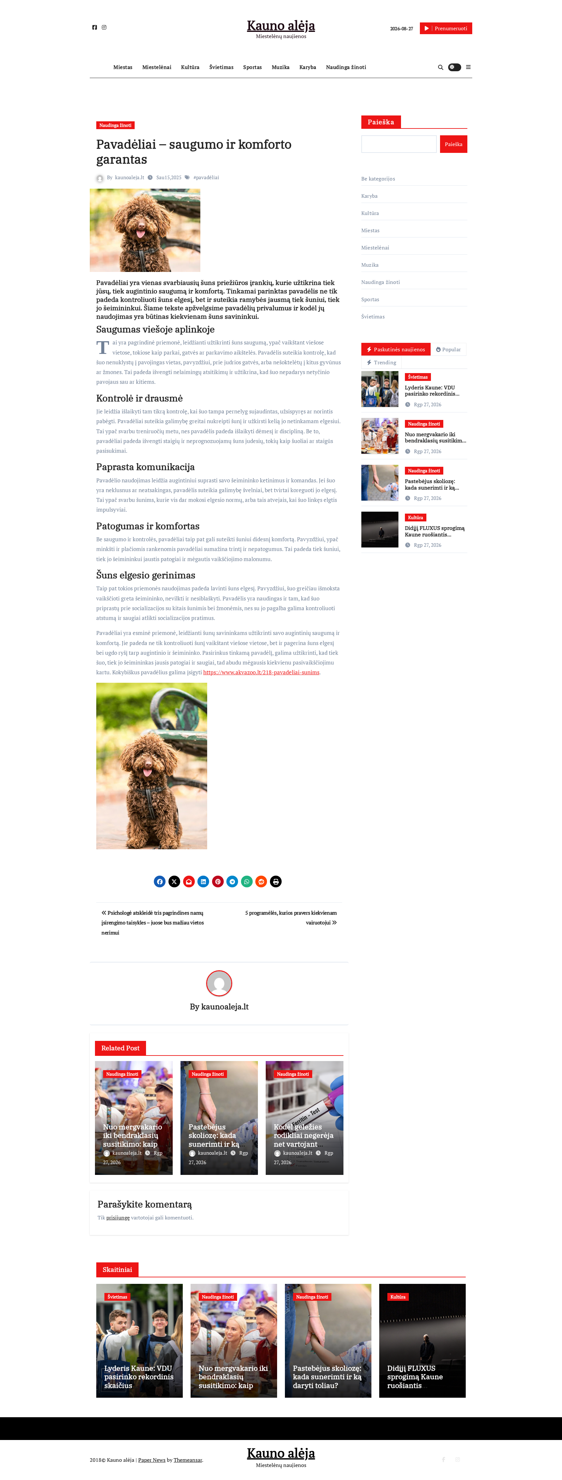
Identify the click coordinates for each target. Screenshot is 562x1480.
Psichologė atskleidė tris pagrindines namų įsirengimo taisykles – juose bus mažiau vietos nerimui (152, 922)
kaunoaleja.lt (129, 177)
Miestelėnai (157, 67)
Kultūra (190, 67)
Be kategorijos (378, 178)
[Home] (100, 67)
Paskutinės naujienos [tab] (399, 349)
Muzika (281, 67)
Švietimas (221, 67)
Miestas (123, 67)
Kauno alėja (281, 25)
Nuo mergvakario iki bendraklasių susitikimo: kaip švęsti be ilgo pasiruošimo (132, 1144)
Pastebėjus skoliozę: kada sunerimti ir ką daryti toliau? (214, 1139)
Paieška (381, 121)
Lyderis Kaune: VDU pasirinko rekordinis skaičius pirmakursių (431, 393)
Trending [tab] (384, 362)
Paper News (152, 1459)
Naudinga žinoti (346, 67)
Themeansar (188, 1459)
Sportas (252, 67)
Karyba (308, 67)
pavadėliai (207, 177)
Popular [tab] (451, 349)
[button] (468, 67)
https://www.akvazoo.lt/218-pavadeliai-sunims (261, 672)
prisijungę (118, 1217)
